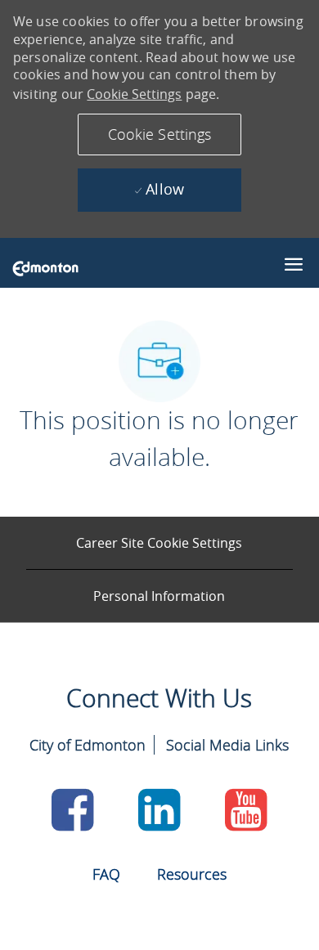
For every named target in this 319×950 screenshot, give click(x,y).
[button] (159, 134)
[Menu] (293, 261)
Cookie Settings (134, 94)
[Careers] (45, 267)
